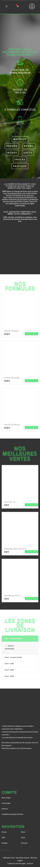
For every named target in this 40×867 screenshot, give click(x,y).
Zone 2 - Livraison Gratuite (13, 657)
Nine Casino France (27, 202)
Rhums (29, 146)
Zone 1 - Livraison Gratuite (13, 639)
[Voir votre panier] (17, 6)
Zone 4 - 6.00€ (9, 670)
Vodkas (12, 146)
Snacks (20, 160)
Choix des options (31, 333)
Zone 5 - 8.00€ (9, 676)
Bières (12, 153)
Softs (28, 153)
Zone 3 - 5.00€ (9, 664)
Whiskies (20, 139)
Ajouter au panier (31, 504)
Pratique (20, 166)
